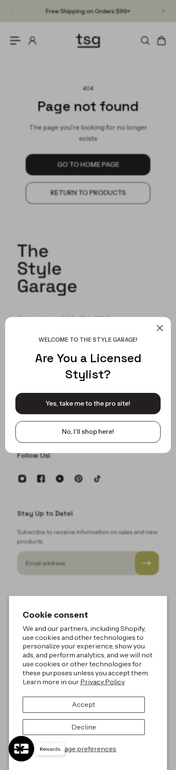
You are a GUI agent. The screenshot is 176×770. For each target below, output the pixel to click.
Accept (83, 704)
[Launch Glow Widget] (21, 748)
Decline (83, 727)
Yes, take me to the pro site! (88, 403)
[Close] (159, 328)
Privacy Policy (102, 681)
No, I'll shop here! (88, 431)
